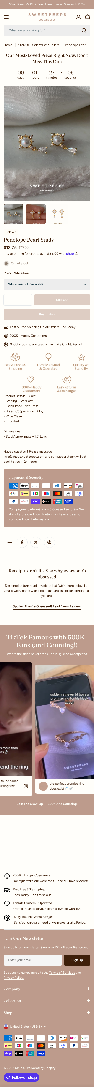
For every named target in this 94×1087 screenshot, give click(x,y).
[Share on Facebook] (22, 542)
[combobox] (47, 30)
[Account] (78, 17)
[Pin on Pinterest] (49, 542)
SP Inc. (20, 1068)
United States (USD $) (26, 1027)
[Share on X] (35, 542)
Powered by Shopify (41, 1068)
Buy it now (47, 314)
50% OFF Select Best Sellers (38, 45)
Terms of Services (62, 973)
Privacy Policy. (14, 978)
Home (8, 45)
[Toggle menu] (6, 17)
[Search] (84, 30)
